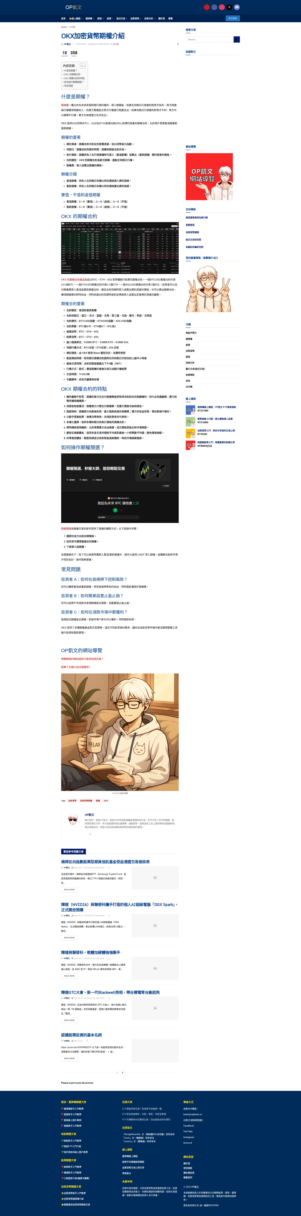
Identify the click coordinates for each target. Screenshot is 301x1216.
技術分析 (148, 18)
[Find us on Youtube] (207, 7)
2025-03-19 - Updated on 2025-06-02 (88, 998)
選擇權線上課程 (130, 1156)
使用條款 (187, 1168)
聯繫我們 (187, 1177)
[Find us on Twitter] (229, 7)
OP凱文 (67, 44)
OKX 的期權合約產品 (73, 279)
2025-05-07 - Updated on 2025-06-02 (88, 868)
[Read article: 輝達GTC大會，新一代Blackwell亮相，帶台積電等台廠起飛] (155, 1008)
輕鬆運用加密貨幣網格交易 (77, 1204)
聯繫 (170, 18)
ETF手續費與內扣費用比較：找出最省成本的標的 (146, 1119)
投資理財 (190, 375)
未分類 (72, 27)
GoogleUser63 (132, 1134)
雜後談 (140, 1138)
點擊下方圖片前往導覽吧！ (76, 667)
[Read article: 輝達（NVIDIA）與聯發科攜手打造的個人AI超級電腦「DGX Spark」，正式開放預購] (155, 925)
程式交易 (120, 18)
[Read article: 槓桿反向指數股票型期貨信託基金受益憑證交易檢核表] (155, 877)
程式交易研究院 (193, 239)
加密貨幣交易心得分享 (133, 1167)
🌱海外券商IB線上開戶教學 (74, 1152)
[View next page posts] (122, 1072)
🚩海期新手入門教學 (71, 1126)
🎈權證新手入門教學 (71, 1172)
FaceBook (188, 1126)
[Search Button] (237, 39)
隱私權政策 (188, 1173)
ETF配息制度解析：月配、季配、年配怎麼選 (144, 1114)
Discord (187, 1143)
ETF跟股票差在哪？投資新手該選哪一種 (142, 1108)
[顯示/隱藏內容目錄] (81, 66)
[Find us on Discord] (237, 7)
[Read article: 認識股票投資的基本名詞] (155, 1051)
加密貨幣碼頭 (192, 232)
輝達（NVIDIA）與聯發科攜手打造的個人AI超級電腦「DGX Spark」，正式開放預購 (119, 907)
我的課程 (233, 18)
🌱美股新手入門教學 (71, 1140)
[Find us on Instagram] (222, 7)
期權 (63, 105)
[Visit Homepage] (73, 7)
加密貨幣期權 (86, 801)
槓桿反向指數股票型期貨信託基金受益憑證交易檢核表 (105, 862)
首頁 (63, 18)
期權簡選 (66, 528)
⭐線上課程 (74, 18)
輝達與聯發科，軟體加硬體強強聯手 (90, 952)
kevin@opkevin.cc (192, 1114)
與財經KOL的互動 (155, 1134)
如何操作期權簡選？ (74, 82)
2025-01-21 (77, 1041)
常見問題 (68, 86)
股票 (109, 18)
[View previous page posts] (117, 1072)
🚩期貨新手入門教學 (71, 1114)
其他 (188, 380)
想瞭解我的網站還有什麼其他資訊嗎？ (82, 659)
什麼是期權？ (70, 70)
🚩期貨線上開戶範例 (71, 1120)
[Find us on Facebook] (214, 7)
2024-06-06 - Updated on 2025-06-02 (92, 44)
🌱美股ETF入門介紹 (71, 1146)
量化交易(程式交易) (195, 369)
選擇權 (89, 18)
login (71, 1083)
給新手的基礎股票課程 (133, 1162)
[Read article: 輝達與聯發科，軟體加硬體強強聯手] (155, 968)
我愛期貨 (190, 225)
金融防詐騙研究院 (194, 247)
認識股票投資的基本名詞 (81, 1035)
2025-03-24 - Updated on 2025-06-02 (88, 958)
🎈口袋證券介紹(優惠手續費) (75, 1178)
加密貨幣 (134, 18)
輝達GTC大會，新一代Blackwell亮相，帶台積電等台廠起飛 (110, 992)
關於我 (161, 18)
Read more (71, 889)
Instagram (188, 1137)
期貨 (99, 18)
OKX (106, 801)
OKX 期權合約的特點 (74, 78)
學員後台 (126, 1173)
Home (64, 27)
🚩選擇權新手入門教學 (72, 1108)
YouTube (188, 1131)
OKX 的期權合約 (72, 74)
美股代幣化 (191, 333)
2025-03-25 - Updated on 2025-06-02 (88, 916)
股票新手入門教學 (72, 1167)
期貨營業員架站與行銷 (197, 217)
